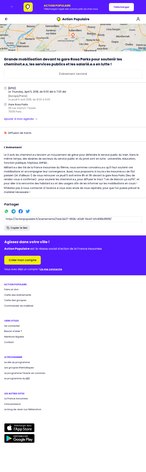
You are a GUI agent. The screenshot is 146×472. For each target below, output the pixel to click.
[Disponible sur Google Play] (19, 438)
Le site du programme (17, 362)
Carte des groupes (15, 300)
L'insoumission (12, 404)
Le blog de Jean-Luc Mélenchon (22, 409)
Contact (9, 342)
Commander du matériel (18, 305)
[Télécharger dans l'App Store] (19, 427)
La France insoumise (16, 398)
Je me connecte (51, 269)
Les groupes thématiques (19, 367)
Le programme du (17, 378)
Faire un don (11, 289)
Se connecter (12, 326)
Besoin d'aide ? (13, 331)
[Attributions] (144, 49)
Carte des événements (17, 295)
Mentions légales (14, 336)
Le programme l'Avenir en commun (24, 373)
